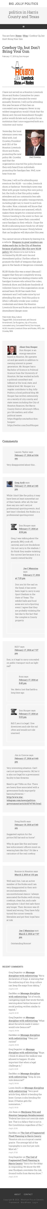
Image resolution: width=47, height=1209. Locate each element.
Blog (13, 317)
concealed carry (8, 326)
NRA (11, 331)
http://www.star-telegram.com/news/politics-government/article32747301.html (24, 800)
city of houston (31, 323)
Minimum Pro (27, 1200)
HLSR (4, 328)
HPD (39, 328)
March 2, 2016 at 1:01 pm (26, 874)
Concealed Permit (23, 326)
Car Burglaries (18, 323)
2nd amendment (19, 320)
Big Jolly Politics (23, 4)
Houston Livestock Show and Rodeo (22, 328)
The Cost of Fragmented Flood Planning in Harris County (24, 1160)
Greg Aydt (20, 482)
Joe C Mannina (30, 568)
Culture (19, 317)
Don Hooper (35, 326)
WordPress (26, 1202)
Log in (35, 1202)
